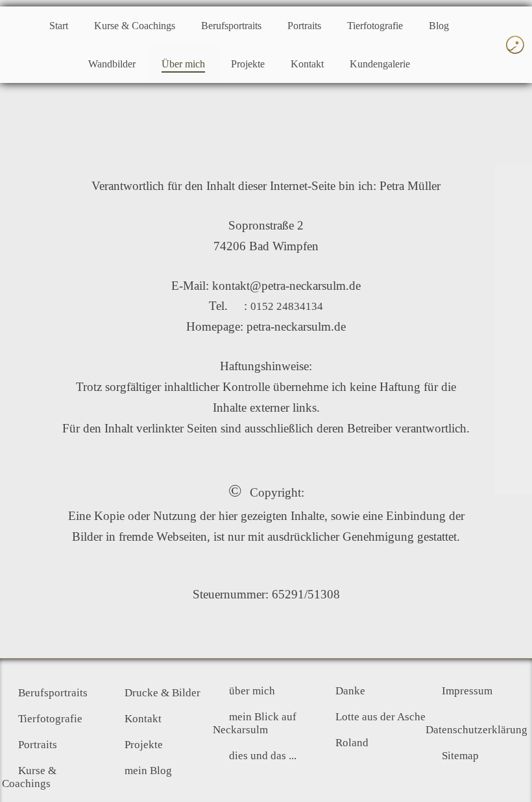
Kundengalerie (380, 63)
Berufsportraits (231, 25)
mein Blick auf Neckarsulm (254, 723)
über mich (252, 691)
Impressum (467, 691)
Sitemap (460, 755)
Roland (352, 743)
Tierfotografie (375, 25)
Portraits (304, 25)
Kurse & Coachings (134, 25)
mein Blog (148, 770)
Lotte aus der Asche (380, 717)
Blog (439, 25)
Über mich (183, 63)
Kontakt (307, 63)
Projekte (248, 63)
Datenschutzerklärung (476, 730)
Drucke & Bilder (162, 693)
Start (58, 25)
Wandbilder (112, 63)
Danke (350, 691)
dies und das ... (262, 755)
